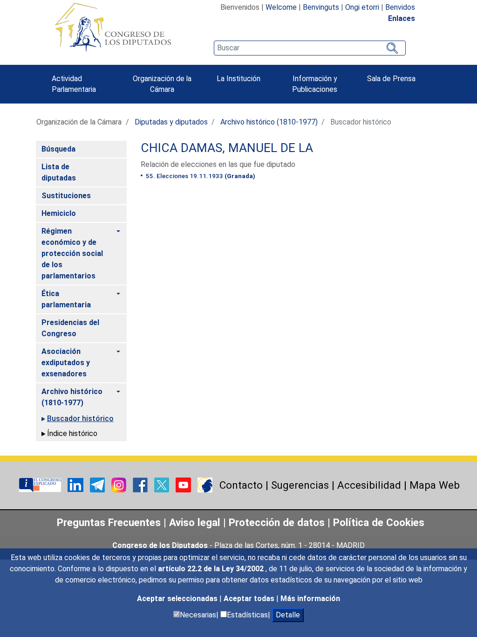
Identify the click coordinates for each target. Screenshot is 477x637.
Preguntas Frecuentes (109, 522)
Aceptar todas (250, 598)
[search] (310, 48)
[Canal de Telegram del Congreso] (98, 484)
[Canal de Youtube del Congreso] (184, 484)
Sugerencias (300, 485)
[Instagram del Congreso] (119, 484)
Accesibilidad (369, 485)
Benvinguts (321, 7)
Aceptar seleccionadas (178, 598)
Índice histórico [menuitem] (72, 433)
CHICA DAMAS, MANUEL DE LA (227, 148)
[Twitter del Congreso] (162, 484)
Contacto (241, 485)
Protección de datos (277, 522)
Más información (310, 598)
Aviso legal (196, 522)
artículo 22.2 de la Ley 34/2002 (212, 568)
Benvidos (400, 7)
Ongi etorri (362, 7)
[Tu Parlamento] (41, 484)
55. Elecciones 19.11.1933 (199, 176)
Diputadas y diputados (171, 122)
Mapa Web (434, 485)
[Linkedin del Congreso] (76, 484)
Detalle (288, 614)
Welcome (281, 7)
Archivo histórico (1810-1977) (269, 122)
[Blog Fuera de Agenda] (205, 484)
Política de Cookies (378, 522)
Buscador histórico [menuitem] (80, 418)
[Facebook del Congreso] (141, 484)
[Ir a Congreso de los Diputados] (113, 27)
